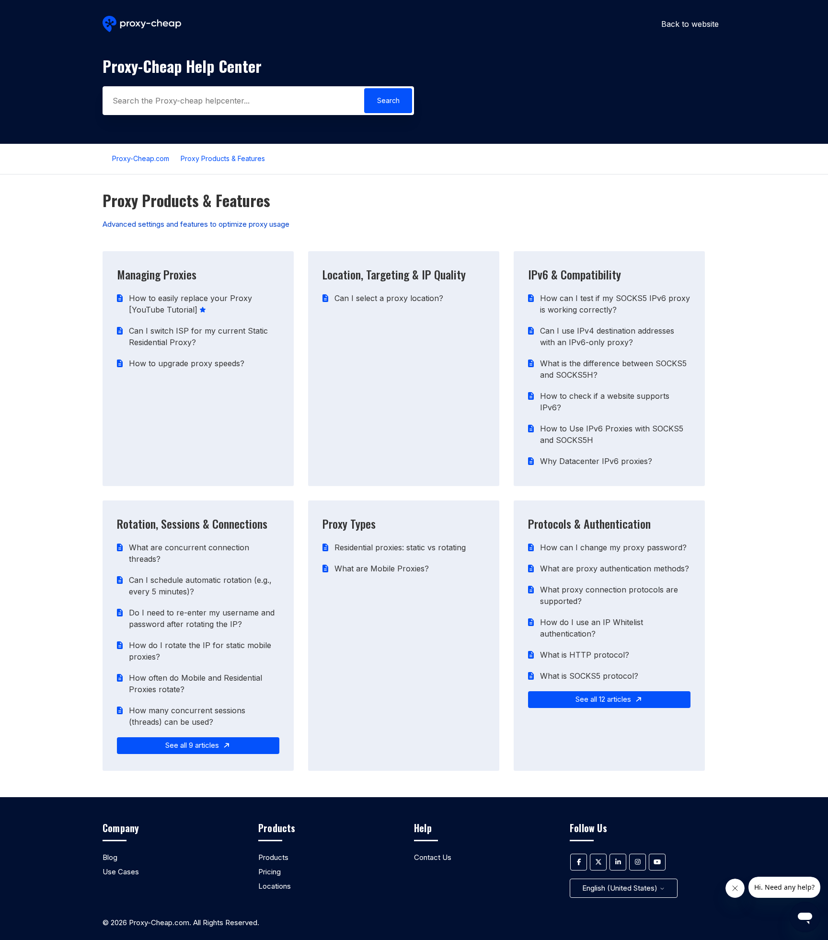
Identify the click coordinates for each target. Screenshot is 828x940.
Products (273, 857)
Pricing (269, 871)
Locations (274, 886)
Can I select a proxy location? (388, 298)
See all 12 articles (604, 699)
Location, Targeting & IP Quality (394, 274)
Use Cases (121, 871)
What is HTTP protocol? (584, 655)
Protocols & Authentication (589, 523)
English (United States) (620, 888)
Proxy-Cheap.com (140, 158)
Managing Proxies (156, 274)
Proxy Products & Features (223, 158)
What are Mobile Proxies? (381, 568)
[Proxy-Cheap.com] (142, 24)
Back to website (690, 24)
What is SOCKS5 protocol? (589, 676)
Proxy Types (349, 523)
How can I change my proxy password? (613, 547)
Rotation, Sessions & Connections (192, 523)
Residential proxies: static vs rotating (400, 547)
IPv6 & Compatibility (574, 274)
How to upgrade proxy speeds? (186, 363)
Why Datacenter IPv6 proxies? (596, 461)
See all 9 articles (193, 745)
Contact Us (432, 857)
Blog (110, 857)
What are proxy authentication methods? (614, 568)
